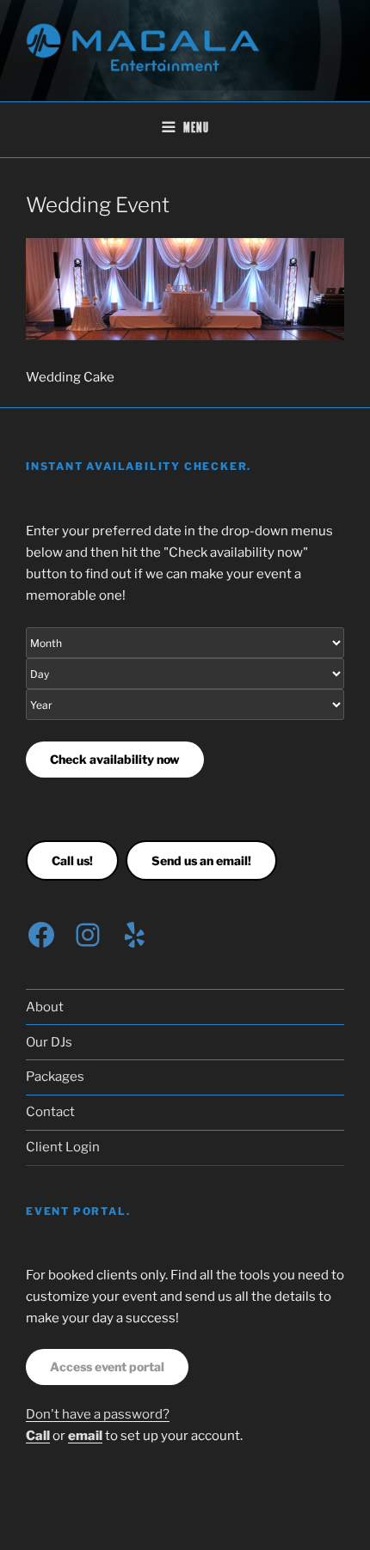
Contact (50, 1112)
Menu (196, 128)
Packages (55, 1076)
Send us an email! (201, 860)
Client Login (63, 1147)
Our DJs (49, 1042)
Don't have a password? (98, 1414)
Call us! (72, 860)
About (45, 1007)
